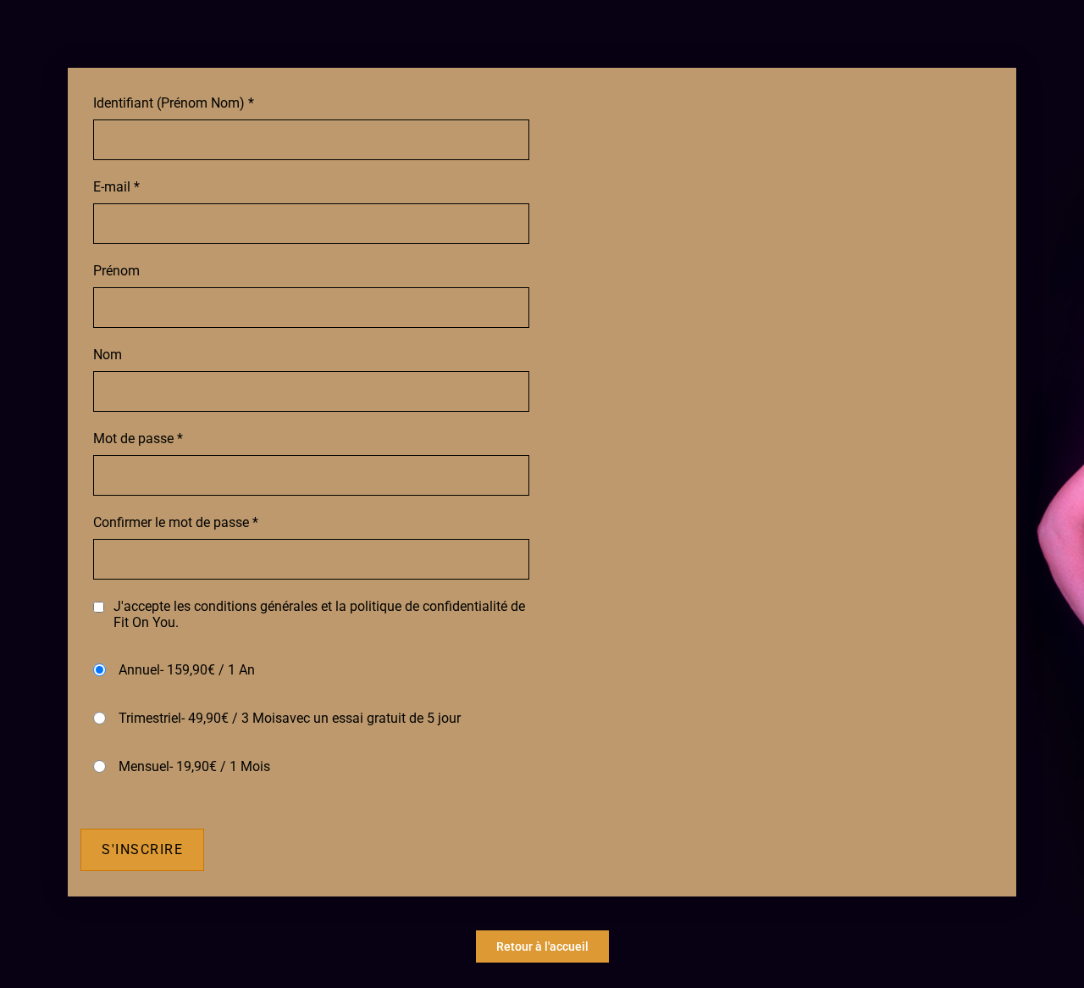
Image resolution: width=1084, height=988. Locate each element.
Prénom (116, 271)
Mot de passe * (138, 438)
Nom (107, 355)
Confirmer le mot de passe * (175, 522)
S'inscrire (142, 849)
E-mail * (116, 187)
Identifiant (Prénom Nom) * (173, 103)
